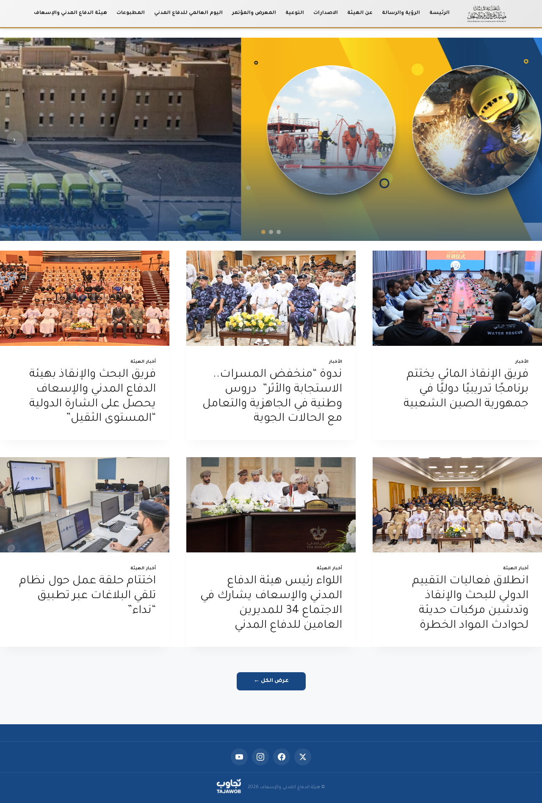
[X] (302, 756)
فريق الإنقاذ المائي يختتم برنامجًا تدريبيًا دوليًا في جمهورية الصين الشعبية (466, 390)
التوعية (294, 13)
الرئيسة (439, 13)
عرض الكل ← (271, 681)
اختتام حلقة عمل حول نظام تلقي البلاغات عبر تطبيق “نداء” (87, 596)
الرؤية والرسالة (401, 13)
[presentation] (457, 298)
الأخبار (521, 362)
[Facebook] (281, 756)
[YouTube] (239, 756)
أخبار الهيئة (143, 362)
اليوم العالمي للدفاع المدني (188, 13)
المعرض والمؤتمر (254, 13)
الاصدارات (325, 13)
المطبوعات (130, 13)
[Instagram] (260, 756)
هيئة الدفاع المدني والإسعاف (70, 13)
